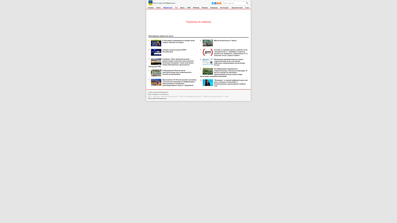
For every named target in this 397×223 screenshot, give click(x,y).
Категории (224, 8)
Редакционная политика (169, 96)
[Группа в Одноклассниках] (218, 3)
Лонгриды (214, 8)
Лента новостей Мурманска (157, 98)
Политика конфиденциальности (190, 96)
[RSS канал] (220, 3)
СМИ (188, 8)
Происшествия (237, 8)
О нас (247, 8)
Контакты (156, 96)
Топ (176, 8)
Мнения (205, 8)
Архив (227, 96)
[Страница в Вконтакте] (215, 3)
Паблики (196, 8)
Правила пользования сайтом (213, 96)
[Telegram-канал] (213, 3)
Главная (151, 8)
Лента (158, 8)
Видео (182, 8)
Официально (167, 8)
